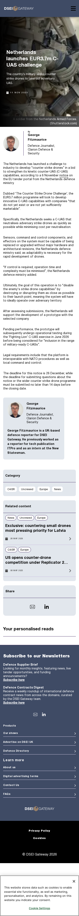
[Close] (74, 881)
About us (9, 767)
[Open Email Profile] (32, 606)
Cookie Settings (39, 908)
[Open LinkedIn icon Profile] (46, 606)
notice (63, 175)
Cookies (39, 838)
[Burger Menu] (73, 8)
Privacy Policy (39, 831)
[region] (39, 895)
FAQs (6, 794)
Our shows (10, 733)
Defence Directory (16, 751)
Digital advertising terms (20, 776)
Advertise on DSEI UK (18, 742)
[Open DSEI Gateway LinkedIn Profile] (44, 714)
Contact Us (11, 785)
